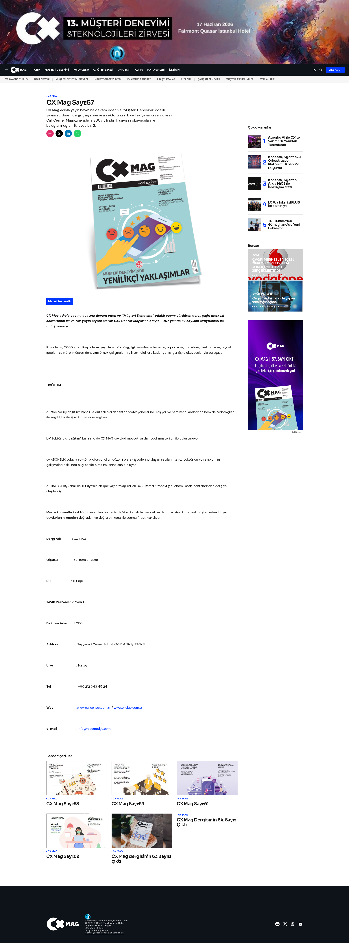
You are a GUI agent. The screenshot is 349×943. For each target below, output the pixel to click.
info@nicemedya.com (94, 728)
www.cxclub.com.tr (128, 707)
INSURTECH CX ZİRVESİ (107, 79)
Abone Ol (335, 69)
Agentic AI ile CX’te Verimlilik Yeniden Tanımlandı (284, 141)
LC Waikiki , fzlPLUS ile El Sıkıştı (284, 204)
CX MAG (53, 96)
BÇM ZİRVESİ (42, 79)
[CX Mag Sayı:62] (76, 831)
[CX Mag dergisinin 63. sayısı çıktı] (142, 831)
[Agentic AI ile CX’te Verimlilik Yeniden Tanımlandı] (254, 141)
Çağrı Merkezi (262, 294)
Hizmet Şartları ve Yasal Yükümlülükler (104, 932)
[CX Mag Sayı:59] (142, 778)
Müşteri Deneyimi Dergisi (98, 925)
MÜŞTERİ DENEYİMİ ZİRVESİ (72, 79)
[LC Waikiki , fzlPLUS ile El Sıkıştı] (254, 204)
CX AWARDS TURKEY (16, 79)
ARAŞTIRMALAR (166, 79)
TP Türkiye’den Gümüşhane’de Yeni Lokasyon (284, 224)
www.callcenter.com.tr (94, 707)
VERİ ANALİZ (267, 79)
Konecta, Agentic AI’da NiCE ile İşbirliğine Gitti (282, 183)
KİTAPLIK (186, 79)
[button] (6, 70)
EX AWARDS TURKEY (139, 79)
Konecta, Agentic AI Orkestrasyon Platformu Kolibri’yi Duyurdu (284, 162)
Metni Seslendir (59, 301)
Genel (257, 255)
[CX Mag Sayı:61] (207, 778)
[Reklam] (174, 32)
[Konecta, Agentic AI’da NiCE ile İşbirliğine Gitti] (254, 183)
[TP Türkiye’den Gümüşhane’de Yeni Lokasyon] (254, 224)
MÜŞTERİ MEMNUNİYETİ (240, 79)
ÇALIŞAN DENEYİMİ (208, 79)
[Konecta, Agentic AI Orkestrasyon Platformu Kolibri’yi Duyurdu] (254, 162)
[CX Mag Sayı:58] (76, 778)
